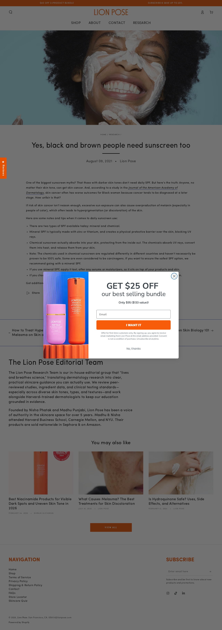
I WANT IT (133, 324)
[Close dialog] (174, 276)
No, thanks (133, 348)
